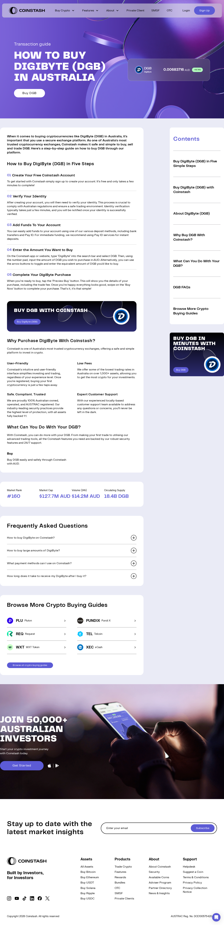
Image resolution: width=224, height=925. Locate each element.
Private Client (136, 10)
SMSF (155, 10)
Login (186, 10)
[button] (71, 538)
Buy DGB (29, 93)
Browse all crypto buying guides (30, 665)
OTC (169, 10)
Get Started (21, 765)
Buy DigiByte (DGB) (27, 322)
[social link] (9, 898)
